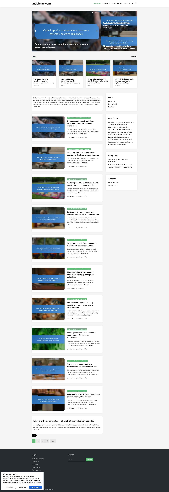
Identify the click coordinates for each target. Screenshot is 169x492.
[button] (92, 12)
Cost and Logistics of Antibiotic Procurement (79, 117)
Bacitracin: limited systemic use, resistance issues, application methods (124, 81)
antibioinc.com (41, 3)
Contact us (106, 3)
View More (134, 56)
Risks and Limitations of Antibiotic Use (77, 179)
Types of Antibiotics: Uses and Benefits (77, 360)
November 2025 (113, 182)
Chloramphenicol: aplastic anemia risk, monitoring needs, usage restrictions (98, 81)
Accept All (35, 487)
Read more (83, 133)
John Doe (71, 137)
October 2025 (112, 185)
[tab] (34, 56)
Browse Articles (117, 3)
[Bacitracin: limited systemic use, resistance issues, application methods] (125, 68)
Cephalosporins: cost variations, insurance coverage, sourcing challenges (43, 81)
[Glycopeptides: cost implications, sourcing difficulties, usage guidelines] (119, 41)
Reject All (22, 487)
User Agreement (37, 470)
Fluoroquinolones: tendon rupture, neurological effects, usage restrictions (81, 335)
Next (52, 441)
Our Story (127, 3)
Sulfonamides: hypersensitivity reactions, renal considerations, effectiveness (80, 304)
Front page (97, 3)
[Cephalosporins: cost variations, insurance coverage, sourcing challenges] (66, 31)
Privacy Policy (36, 467)
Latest (34, 56)
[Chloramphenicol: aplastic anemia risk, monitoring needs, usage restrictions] (98, 68)
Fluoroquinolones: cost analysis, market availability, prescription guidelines (80, 274)
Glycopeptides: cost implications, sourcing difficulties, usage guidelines (70, 81)
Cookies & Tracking (38, 459)
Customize (9, 487)
